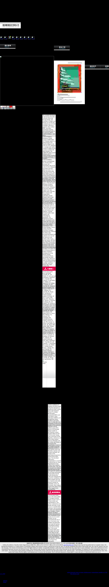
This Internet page (74, 573)
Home (4, 582)
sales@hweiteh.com (68, 545)
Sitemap (5, 580)
